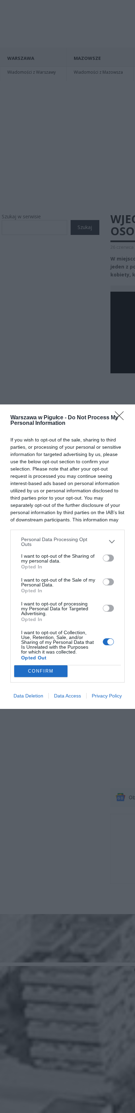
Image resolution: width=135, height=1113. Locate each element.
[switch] (108, 558)
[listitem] (67, 542)
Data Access (67, 696)
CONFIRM (41, 671)
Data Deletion (28, 696)
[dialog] (67, 556)
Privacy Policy (107, 696)
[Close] (121, 418)
